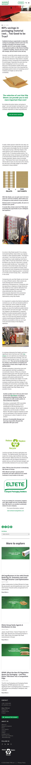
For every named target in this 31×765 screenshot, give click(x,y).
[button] (26, 3)
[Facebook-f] (2, 744)
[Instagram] (11, 744)
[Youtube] (8, 744)
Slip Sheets (14, 395)
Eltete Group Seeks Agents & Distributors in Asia (12, 626)
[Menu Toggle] (28, 3)
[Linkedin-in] (5, 744)
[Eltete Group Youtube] (8, 527)
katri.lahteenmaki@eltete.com (15, 510)
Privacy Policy (22, 762)
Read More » (5, 592)
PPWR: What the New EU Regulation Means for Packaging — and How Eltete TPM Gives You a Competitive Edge (15, 675)
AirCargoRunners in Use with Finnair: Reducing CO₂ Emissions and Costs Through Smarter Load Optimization (15, 578)
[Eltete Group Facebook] (5, 527)
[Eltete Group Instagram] (3, 527)
